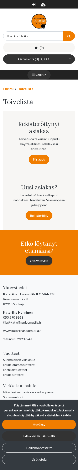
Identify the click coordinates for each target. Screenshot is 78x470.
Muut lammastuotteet (19, 365)
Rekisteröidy (39, 215)
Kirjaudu (39, 159)
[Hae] (69, 36)
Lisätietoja (39, 459)
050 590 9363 (13, 317)
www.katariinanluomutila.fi (22, 331)
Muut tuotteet (13, 375)
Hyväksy (39, 424)
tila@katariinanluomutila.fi (22, 322)
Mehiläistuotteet (15, 370)
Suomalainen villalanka (19, 360)
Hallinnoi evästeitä (39, 448)
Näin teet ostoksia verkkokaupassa (28, 392)
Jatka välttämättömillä (39, 436)
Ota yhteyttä (39, 261)
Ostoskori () (34, 59)
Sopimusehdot (13, 397)
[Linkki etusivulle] (39, 21)
